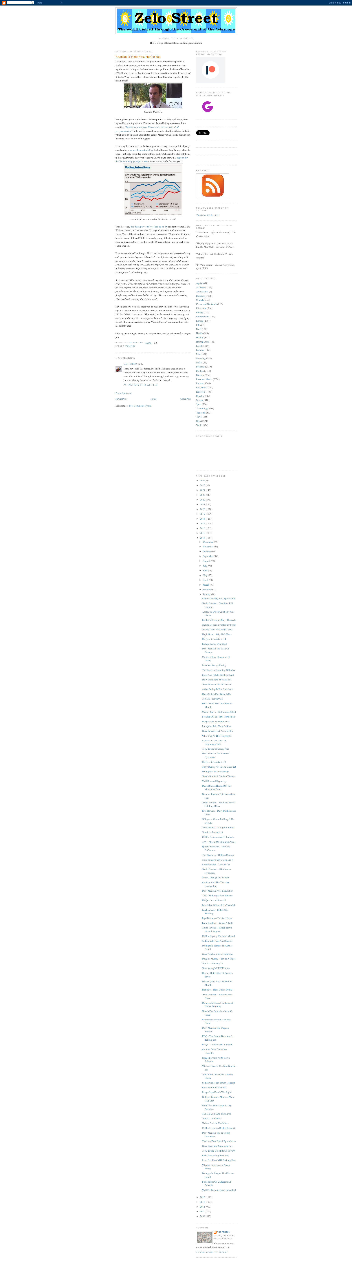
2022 (203, 499)
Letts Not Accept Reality (214, 665)
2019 (203, 514)
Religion (200, 391)
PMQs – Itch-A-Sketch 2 (214, 900)
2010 (203, 1211)
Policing (200, 366)
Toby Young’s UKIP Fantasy (216, 968)
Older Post (185, 398)
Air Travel (201, 287)
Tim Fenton (223, 1232)
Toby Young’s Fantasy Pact (215, 748)
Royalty (200, 396)
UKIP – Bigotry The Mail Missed (218, 936)
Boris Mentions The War (214, 1087)
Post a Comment (123, 393)
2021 (203, 504)
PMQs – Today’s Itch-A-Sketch (217, 1044)
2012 (203, 1202)
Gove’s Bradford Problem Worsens (219, 776)
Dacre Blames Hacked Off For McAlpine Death (216, 787)
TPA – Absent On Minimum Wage (219, 841)
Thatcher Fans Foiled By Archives (219, 1141)
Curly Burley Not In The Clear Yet (219, 766)
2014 (203, 537)
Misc (198, 354)
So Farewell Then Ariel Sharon (217, 940)
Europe (199, 320)
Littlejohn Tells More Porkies (216, 726)
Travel (199, 416)
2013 (203, 1197)
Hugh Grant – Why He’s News (216, 634)
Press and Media (204, 379)
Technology (202, 408)
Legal (199, 345)
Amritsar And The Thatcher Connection (215, 884)
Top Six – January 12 (212, 963)
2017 (203, 523)
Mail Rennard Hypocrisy (214, 781)
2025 (203, 485)
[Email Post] (155, 343)
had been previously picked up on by (149, 226)
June (205, 570)
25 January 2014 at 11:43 (141, 385)
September (208, 556)
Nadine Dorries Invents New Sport (219, 624)
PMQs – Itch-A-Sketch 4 (214, 639)
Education (201, 308)
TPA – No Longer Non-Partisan (217, 895)
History (199, 337)
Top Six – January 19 (212, 832)
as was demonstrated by (141, 150)
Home (153, 398)
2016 (203, 528)
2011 (203, 1206)
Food (198, 329)
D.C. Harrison (130, 363)
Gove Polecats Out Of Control (217, 684)
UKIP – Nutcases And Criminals (218, 837)
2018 (203, 518)
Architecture (202, 291)
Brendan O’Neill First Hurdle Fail (218, 716)
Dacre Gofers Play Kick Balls (216, 694)
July (205, 565)
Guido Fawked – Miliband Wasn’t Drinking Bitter (218, 804)
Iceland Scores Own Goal (214, 643)
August (207, 560)
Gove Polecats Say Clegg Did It (217, 859)
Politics (130, 346)
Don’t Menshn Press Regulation (217, 890)
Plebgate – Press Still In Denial (217, 989)
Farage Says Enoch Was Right (217, 1092)
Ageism (200, 283)
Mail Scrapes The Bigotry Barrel (218, 827)
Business (200, 295)
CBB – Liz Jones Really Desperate (219, 1128)
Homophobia (202, 341)
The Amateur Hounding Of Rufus (218, 670)
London (200, 350)
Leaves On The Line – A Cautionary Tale (214, 742)
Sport (198, 404)
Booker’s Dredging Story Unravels (219, 620)
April (206, 580)
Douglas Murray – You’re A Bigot (218, 958)
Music (199, 362)
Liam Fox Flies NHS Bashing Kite (219, 1160)
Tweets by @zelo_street (208, 215)
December (208, 541)
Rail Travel (201, 387)
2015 (203, 533)
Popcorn (200, 375)
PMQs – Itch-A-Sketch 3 (214, 762)
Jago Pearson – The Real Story (217, 918)
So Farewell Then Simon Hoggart (218, 1082)
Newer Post (120, 398)
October (207, 551)
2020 (203, 509)
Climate (200, 299)
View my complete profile (212, 1252)
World (199, 425)
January (207, 594)
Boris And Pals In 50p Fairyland (218, 674)
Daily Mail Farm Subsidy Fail (216, 679)
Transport (201, 412)
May (205, 575)
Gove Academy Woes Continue (217, 953)
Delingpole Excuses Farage (215, 771)
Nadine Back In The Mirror (215, 1123)
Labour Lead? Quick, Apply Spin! (219, 598)
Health (199, 333)
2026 (203, 480)
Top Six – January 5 (212, 1118)
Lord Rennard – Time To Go (216, 864)
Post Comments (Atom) (140, 405)
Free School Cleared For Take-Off (218, 905)
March (206, 584)
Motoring (201, 358)
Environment (202, 316)
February (207, 589)
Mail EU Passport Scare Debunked (219, 1190)
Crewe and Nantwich (206, 304)
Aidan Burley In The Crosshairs (217, 689)
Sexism (199, 400)
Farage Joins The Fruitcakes (216, 721)
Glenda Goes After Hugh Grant (217, 629)
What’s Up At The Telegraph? (216, 735)
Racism (199, 383)
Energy (199, 312)
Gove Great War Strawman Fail (217, 1146)
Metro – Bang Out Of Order (215, 877)
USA (198, 421)
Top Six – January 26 (212, 698)
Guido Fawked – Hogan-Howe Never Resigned (217, 929)
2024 (203, 490)
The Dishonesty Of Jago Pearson (218, 855)
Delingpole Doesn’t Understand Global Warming (217, 1004)
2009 (203, 1216)
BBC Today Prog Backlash (215, 1155)
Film (198, 325)
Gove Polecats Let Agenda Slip (217, 731)
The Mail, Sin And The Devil (216, 1113)
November (208, 546)
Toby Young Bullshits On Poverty (219, 1150)
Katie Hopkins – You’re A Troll (217, 922)
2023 (203, 494)
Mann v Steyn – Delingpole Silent (219, 711)
